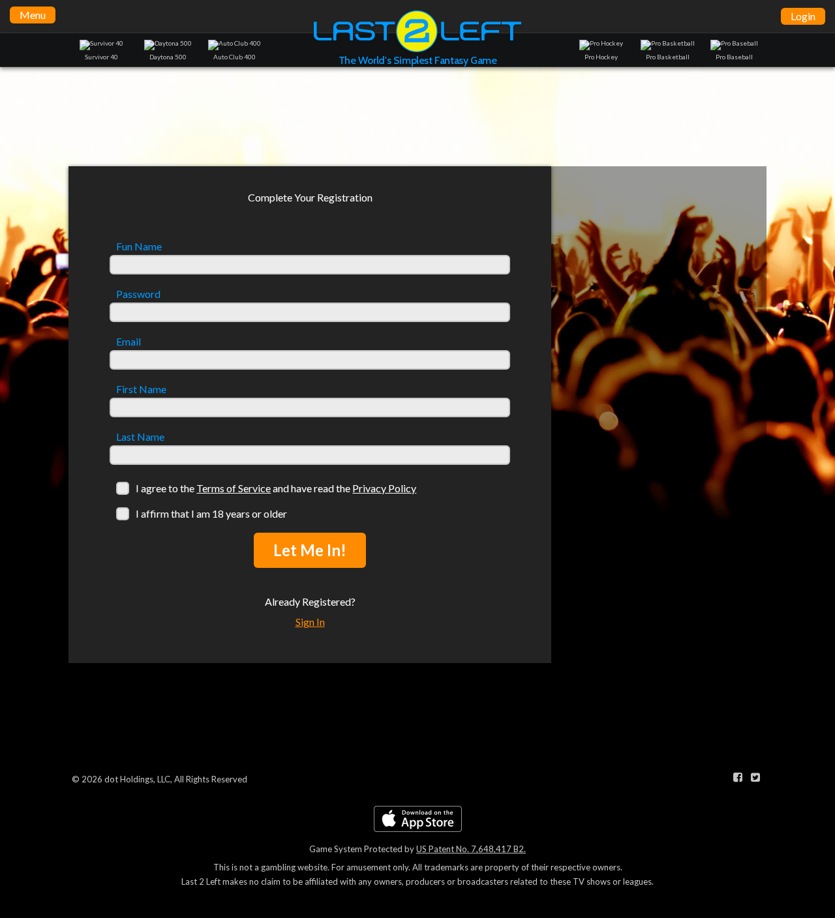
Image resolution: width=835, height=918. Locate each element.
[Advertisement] (417, 116)
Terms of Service (233, 488)
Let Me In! (309, 549)
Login (803, 16)
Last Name (140, 437)
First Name (141, 389)
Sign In (310, 621)
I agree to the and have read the (276, 488)
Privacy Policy (384, 488)
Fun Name (139, 246)
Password (138, 294)
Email (128, 341)
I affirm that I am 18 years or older (211, 513)
